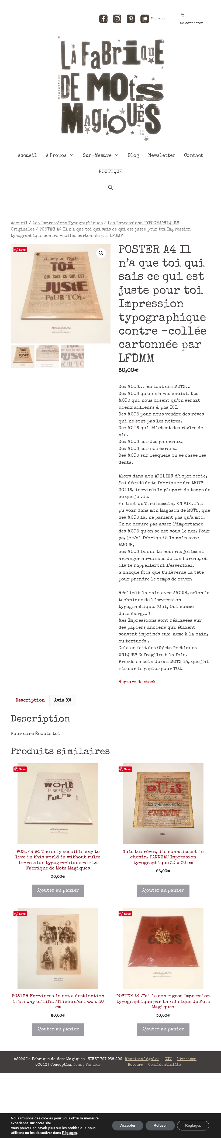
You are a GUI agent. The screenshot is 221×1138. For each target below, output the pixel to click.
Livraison (186, 1059)
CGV (168, 1059)
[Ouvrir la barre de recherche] (110, 188)
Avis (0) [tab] (62, 700)
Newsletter (162, 155)
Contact (193, 155)
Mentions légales (142, 1059)
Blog (133, 155)
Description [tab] (30, 700)
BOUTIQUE (110, 172)
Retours (135, 1065)
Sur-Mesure (97, 155)
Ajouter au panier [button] (58, 890)
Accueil (27, 155)
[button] (101, 253)
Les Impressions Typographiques (68, 223)
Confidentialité (164, 1065)
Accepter (127, 1125)
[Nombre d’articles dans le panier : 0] (182, 15)
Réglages (69, 1132)
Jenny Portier (87, 1065)
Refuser (160, 1125)
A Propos (56, 155)
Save (22, 249)
